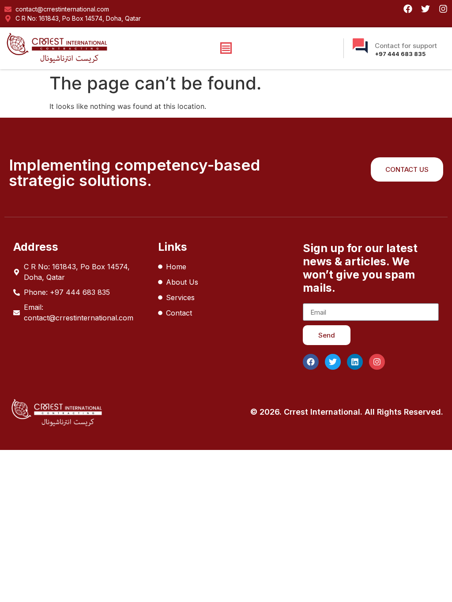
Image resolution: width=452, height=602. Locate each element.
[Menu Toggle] (226, 48)
